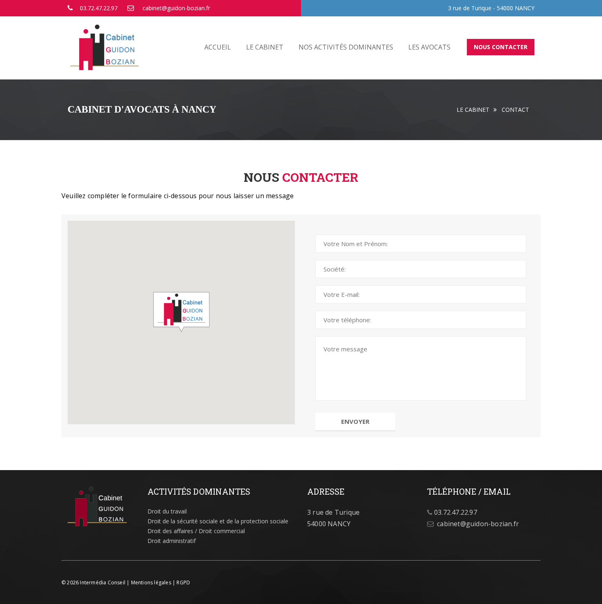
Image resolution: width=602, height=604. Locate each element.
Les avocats (429, 47)
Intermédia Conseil (102, 582)
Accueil (217, 47)
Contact (515, 109)
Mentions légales (151, 582)
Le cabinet (264, 47)
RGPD (183, 582)
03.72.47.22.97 (99, 8)
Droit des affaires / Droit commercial (196, 531)
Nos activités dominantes (346, 47)
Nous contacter (500, 47)
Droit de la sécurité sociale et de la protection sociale (217, 521)
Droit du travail (167, 511)
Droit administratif (171, 541)
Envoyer (355, 421)
